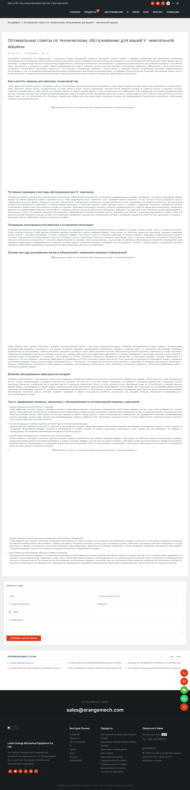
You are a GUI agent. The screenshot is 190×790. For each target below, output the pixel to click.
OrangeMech (14, 22)
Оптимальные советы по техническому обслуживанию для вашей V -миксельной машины (71, 22)
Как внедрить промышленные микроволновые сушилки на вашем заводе (155, 668)
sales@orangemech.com (95, 710)
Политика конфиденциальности (119, 785)
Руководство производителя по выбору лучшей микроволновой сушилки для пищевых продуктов (155, 663)
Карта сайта (98, 785)
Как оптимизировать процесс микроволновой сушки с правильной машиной (96, 668)
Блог (172, 656)
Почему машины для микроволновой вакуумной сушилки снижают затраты (96, 663)
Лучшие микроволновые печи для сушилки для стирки (23, 663)
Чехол (178, 656)
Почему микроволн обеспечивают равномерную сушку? (35, 668)
